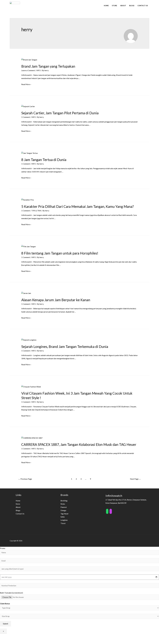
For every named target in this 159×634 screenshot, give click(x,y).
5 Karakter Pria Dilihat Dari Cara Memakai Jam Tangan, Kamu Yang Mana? (77, 206)
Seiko (63, 517)
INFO (38, 70)
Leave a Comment (28, 70)
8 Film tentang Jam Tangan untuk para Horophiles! (59, 253)
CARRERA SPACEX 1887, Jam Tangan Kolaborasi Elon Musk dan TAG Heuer (78, 444)
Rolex (63, 504)
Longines (64, 520)
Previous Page (25, 479)
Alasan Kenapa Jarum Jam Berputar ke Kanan (55, 300)
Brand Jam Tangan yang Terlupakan (48, 66)
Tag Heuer (65, 514)
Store (114, 6)
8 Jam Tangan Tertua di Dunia (43, 160)
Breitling (64, 501)
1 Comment (25, 117)
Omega (63, 510)
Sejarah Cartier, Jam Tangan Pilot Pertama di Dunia (60, 113)
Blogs (131, 6)
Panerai (64, 507)
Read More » (26, 84)
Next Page (135, 479)
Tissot (63, 523)
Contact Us (142, 6)
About (123, 6)
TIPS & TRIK (36, 211)
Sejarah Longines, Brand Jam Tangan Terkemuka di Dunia (64, 346)
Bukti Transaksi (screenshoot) (11, 593)
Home (106, 6)
